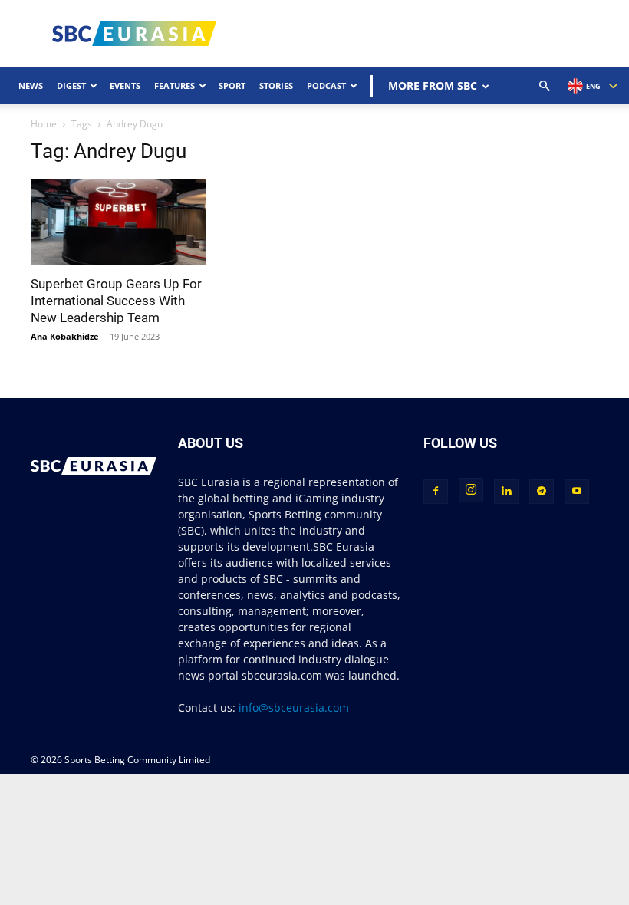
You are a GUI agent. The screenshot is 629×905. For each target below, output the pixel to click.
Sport (232, 85)
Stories (276, 85)
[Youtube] (577, 491)
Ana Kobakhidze (65, 336)
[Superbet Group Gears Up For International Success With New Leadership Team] (118, 222)
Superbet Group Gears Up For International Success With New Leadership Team (116, 300)
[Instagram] (471, 490)
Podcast (326, 85)
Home (44, 123)
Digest (71, 85)
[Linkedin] (506, 491)
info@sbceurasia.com (294, 707)
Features (174, 85)
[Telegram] (541, 491)
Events (125, 85)
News (30, 85)
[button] (544, 86)
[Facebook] (435, 491)
